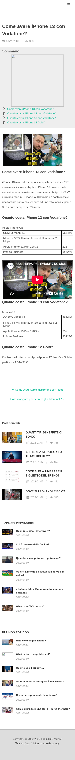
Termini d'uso (22, 743)
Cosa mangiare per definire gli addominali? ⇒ (37, 399)
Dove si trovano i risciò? (45, 491)
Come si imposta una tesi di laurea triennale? (43, 708)
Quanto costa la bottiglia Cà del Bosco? (40, 681)
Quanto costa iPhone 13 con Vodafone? (31, 118)
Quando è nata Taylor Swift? (33, 530)
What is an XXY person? (30, 606)
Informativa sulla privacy (46, 743)
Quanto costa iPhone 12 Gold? (26, 122)
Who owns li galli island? (31, 640)
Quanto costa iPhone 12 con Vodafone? (31, 113)
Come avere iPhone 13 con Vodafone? (30, 109)
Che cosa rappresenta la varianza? (36, 695)
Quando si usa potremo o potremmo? (38, 558)
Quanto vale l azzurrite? (30, 667)
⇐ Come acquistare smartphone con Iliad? (37, 389)
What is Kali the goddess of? (33, 654)
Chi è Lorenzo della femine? (32, 544)
